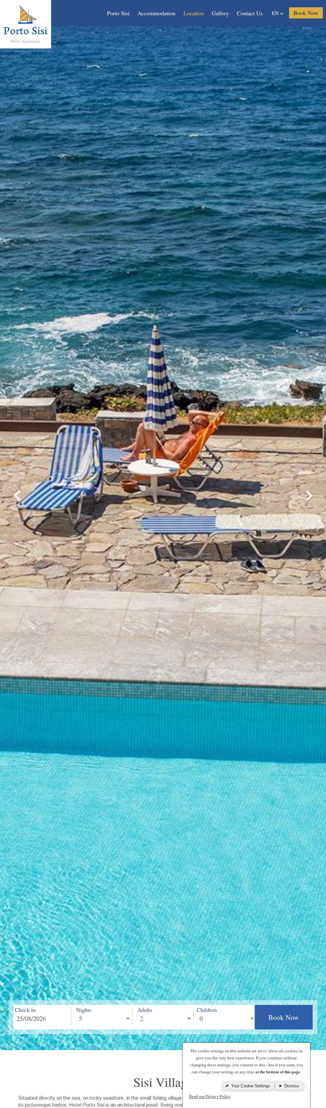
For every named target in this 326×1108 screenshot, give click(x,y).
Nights (83, 1010)
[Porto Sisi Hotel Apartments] (25, 23)
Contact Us (250, 13)
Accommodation (156, 13)
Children (207, 1010)
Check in (25, 1010)
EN (276, 13)
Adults (144, 1010)
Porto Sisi (118, 13)
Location (193, 13)
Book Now (283, 1017)
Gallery (220, 13)
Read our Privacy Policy (210, 1096)
